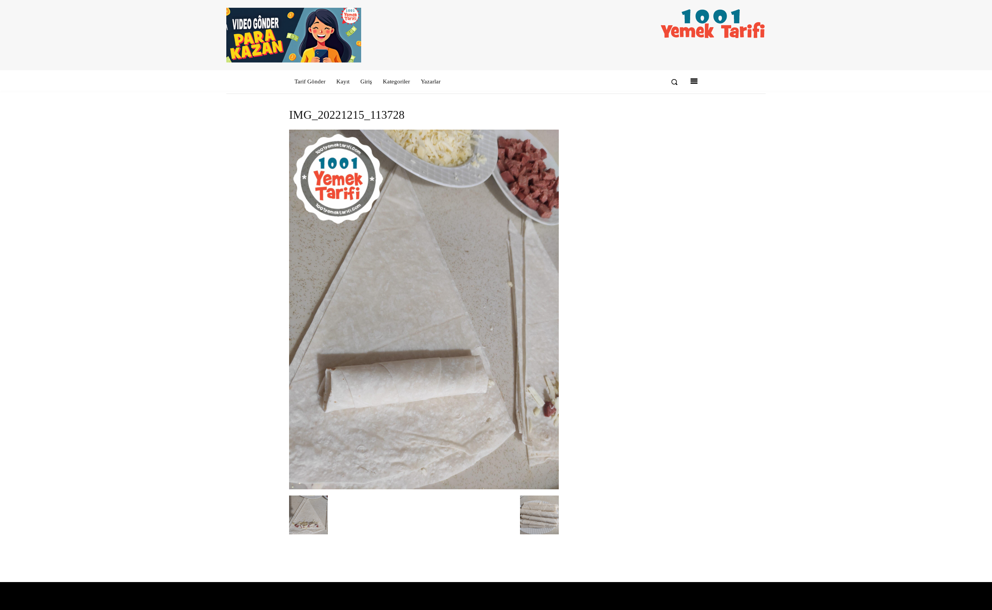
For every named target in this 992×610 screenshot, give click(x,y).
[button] (674, 82)
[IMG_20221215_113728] (424, 487)
